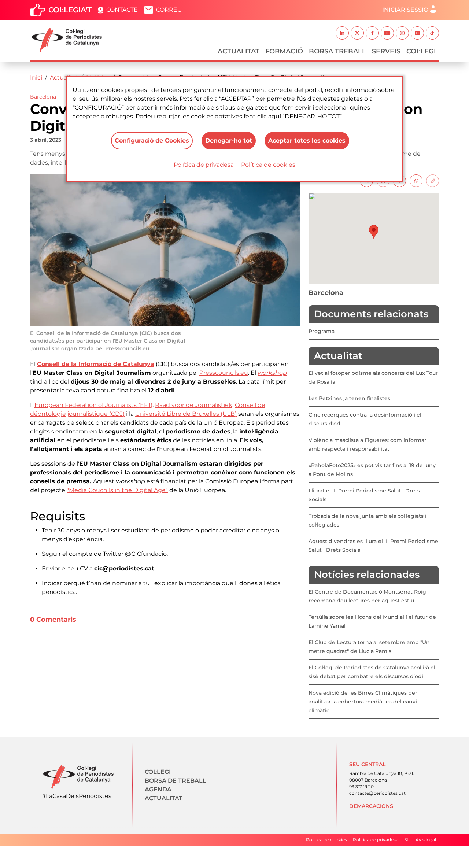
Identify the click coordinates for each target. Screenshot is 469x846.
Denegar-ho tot (228, 140)
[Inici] (69, 40)
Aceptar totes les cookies (307, 140)
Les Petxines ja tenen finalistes (349, 398)
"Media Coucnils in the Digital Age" (117, 490)
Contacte (122, 9)
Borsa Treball (337, 51)
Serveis (386, 51)
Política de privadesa (204, 164)
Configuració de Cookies (152, 140)
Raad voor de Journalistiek (193, 405)
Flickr (417, 33)
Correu (169, 9)
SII (407, 839)
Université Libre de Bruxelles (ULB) (186, 413)
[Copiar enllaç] (432, 180)
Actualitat (238, 51)
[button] (373, 232)
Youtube (387, 33)
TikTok (432, 33)
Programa (322, 331)
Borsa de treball (175, 780)
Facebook (372, 33)
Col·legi (421, 51)
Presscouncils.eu (223, 372)
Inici (36, 77)
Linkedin (342, 33)
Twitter (357, 33)
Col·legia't (70, 9)
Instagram (402, 33)
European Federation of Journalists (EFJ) (93, 405)
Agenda (158, 789)
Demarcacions (371, 806)
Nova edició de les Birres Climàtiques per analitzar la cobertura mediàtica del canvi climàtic (363, 702)
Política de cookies (268, 164)
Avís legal (426, 839)
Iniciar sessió (405, 9)
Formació (284, 51)
